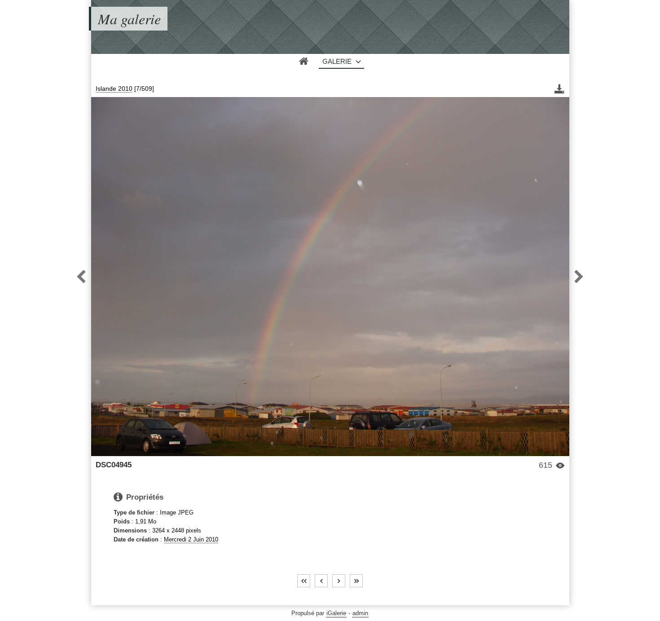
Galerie (337, 61)
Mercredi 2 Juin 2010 (191, 539)
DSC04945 (114, 465)
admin (360, 613)
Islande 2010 (114, 88)
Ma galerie (129, 18)
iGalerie (336, 613)
